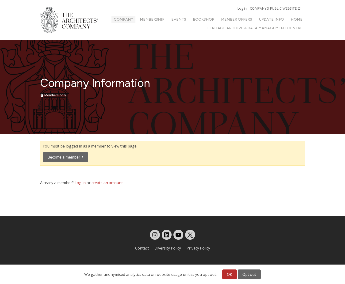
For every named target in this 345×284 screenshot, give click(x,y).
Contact (142, 248)
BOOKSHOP (203, 19)
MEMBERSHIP (152, 19)
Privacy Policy (198, 248)
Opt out (249, 274)
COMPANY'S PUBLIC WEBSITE (273, 8)
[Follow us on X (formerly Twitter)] (190, 235)
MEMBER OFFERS (236, 19)
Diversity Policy (167, 248)
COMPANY (123, 19)
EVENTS (178, 19)
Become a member (63, 157)
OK (229, 274)
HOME (297, 19)
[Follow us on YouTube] (178, 235)
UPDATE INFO (271, 19)
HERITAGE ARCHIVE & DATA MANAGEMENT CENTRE (255, 28)
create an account (107, 182)
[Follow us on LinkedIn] (167, 235)
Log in (242, 8)
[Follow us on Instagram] (155, 235)
